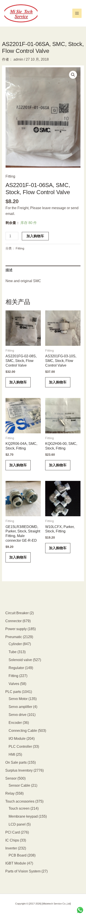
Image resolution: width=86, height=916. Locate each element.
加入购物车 (35, 236)
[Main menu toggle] (77, 13)
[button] (73, 75)
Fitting (10, 176)
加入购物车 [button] (18, 382)
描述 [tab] (9, 270)
